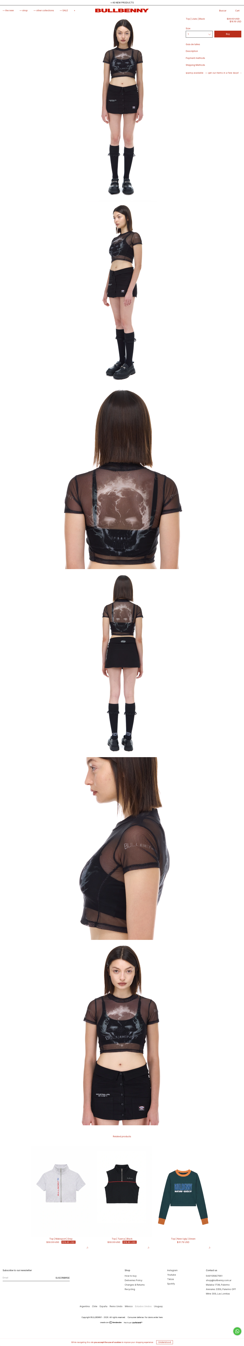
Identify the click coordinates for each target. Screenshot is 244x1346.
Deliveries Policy (133, 1280)
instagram (172, 1270)
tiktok (170, 1279)
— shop (24, 10)
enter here (158, 1317)
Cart (237, 10)
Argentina (85, 1306)
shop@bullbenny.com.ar (218, 1280)
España (104, 1306)
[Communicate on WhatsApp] (237, 1331)
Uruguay (158, 1306)
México (129, 1306)
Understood (164, 1342)
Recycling (130, 1289)
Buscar (222, 10)
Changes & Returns (135, 1284)
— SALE (64, 10)
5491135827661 (214, 1276)
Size (188, 28)
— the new (8, 10)
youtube (171, 1274)
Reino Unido (116, 1306)
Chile (95, 1306)
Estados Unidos (143, 1306)
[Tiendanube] (111, 1323)
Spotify (171, 1283)
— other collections (44, 10)
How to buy (131, 1276)
